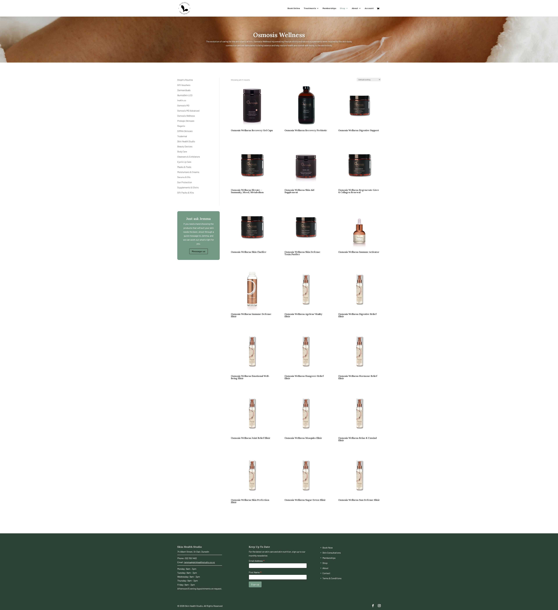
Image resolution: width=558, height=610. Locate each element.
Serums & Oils (184, 177)
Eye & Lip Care (184, 161)
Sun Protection (184, 182)
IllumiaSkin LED (184, 95)
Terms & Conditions (331, 578)
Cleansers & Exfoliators (188, 156)
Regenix (181, 126)
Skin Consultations (331, 552)
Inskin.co (181, 100)
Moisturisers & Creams (188, 172)
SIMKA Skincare (185, 131)
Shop (342, 8)
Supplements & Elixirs (188, 187)
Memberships (329, 8)
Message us (198, 251)
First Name (255, 572)
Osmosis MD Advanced (188, 110)
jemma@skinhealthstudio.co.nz (199, 562)
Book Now (327, 547)
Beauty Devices (184, 146)
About (355, 8)
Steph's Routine (185, 79)
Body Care (182, 151)
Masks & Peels (184, 167)
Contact (326, 573)
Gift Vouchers (183, 85)
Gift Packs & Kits (185, 192)
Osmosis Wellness (186, 115)
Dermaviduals (184, 90)
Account (369, 8)
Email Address (257, 561)
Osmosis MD (183, 105)
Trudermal (182, 136)
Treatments (310, 8)
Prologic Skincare (185, 120)
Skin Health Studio (186, 141)
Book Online (294, 8)
